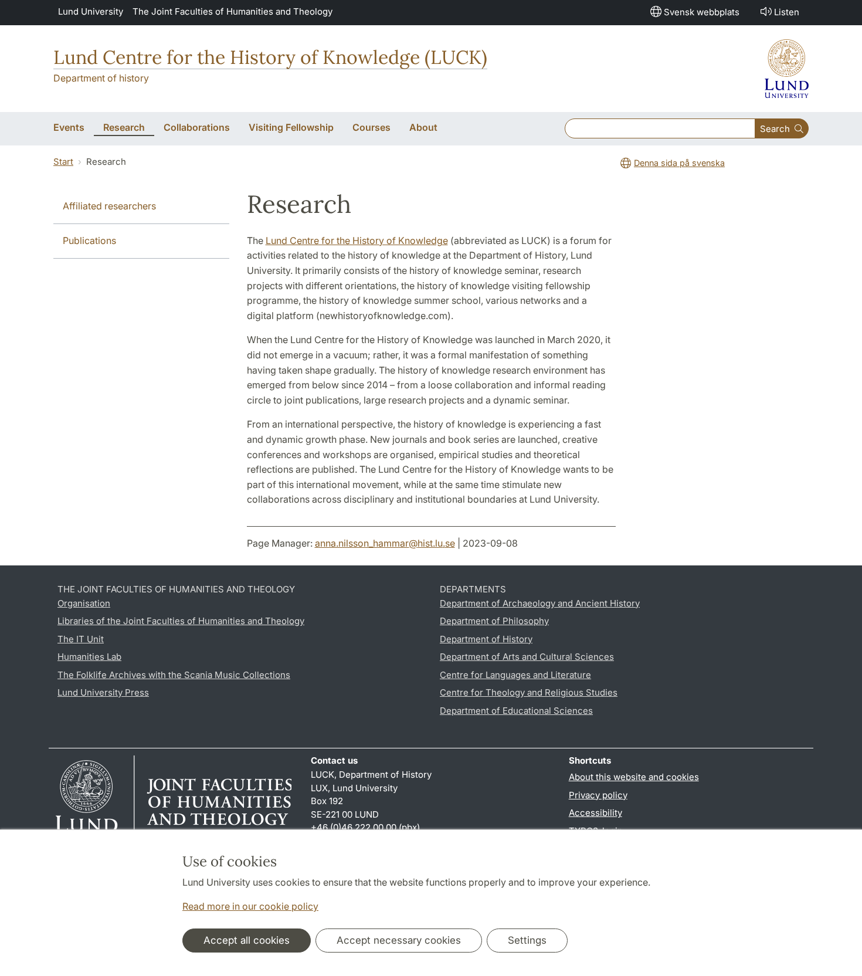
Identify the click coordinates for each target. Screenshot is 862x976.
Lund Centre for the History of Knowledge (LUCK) (270, 57)
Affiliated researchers (109, 206)
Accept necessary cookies (399, 940)
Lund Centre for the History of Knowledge (357, 240)
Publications (89, 240)
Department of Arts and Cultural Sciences (527, 656)
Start (63, 161)
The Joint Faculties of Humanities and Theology (232, 11)
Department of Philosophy (494, 620)
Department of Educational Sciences (516, 710)
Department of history (101, 78)
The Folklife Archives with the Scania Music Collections (173, 674)
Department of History (486, 639)
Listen (786, 12)
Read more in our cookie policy (250, 906)
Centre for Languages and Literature (515, 674)
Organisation (83, 603)
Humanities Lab (89, 656)
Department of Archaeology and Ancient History (540, 603)
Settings (527, 940)
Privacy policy (598, 795)
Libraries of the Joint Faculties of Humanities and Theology (180, 620)
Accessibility (595, 812)
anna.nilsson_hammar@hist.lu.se (385, 543)
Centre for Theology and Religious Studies (528, 692)
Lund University (90, 11)
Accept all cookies (246, 940)
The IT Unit (80, 639)
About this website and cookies (634, 776)
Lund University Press (103, 692)
